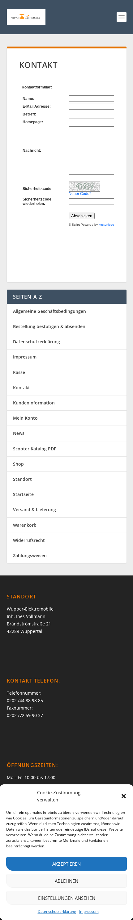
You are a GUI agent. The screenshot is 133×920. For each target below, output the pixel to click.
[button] (124, 796)
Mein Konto (25, 418)
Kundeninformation (34, 403)
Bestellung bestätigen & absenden (49, 326)
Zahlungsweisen (30, 555)
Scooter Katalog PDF (34, 449)
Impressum (89, 911)
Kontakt (21, 387)
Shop (18, 464)
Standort (22, 479)
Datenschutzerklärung (57, 911)
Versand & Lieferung (34, 509)
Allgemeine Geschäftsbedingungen (49, 311)
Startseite (23, 494)
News (18, 433)
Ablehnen (66, 881)
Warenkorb (24, 525)
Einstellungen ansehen (66, 898)
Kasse (19, 372)
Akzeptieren (66, 864)
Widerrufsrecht (29, 540)
